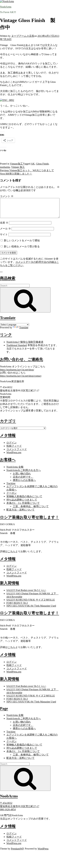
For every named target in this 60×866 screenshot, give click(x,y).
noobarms (5, 167)
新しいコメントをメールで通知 (22, 240)
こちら (11, 551)
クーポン (11, 493)
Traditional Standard (16, 345)
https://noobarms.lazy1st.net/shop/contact (20, 375)
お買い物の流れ (22, 473)
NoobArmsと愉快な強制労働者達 (24, 342)
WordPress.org (13, 452)
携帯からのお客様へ (24, 480)
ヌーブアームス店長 (22, 36)
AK (33, 163)
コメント (6, 196)
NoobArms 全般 (15, 467)
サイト (4, 234)
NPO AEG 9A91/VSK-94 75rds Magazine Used (31, 605)
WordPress (43, 848)
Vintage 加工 (18, 167)
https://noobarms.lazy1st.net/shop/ (17, 369)
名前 (4, 222)
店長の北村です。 (23, 476)
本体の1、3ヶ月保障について (23, 503)
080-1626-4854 (8, 809)
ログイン (11, 442)
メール (5, 228)
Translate (23, 327)
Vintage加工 (16, 163)
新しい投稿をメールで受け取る (22, 246)
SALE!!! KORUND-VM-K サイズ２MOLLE (30, 599)
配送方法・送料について (20, 509)
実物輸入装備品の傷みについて (24, 496)
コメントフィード (16, 449)
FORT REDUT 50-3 (17, 603)
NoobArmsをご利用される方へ (23, 470)
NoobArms (5, 6)
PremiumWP (17, 848)
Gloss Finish (42, 163)
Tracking (10, 483)
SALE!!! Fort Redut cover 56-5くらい (26, 590)
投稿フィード (14, 446)
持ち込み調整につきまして (21, 499)
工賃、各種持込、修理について (31, 506)
